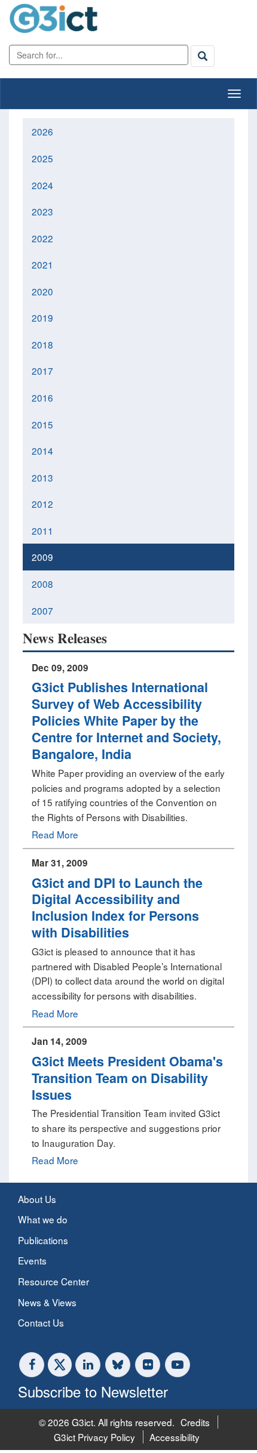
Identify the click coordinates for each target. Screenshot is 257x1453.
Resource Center (53, 1281)
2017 (42, 370)
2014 (42, 450)
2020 (42, 291)
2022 (42, 238)
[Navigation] (234, 94)
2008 (42, 583)
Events (32, 1260)
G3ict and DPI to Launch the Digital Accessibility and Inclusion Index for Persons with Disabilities (117, 908)
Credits (195, 1422)
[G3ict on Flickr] (147, 1364)
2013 (42, 477)
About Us (37, 1198)
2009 (42, 556)
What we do (43, 1219)
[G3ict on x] (60, 1364)
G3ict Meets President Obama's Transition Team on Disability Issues (127, 1078)
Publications (43, 1240)
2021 (42, 264)
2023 (42, 211)
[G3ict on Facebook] (31, 1364)
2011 (42, 530)
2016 (42, 397)
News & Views (47, 1302)
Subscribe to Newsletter (93, 1391)
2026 (42, 131)
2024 (42, 185)
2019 (42, 317)
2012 (42, 503)
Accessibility (174, 1436)
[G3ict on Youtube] (177, 1364)
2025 (42, 158)
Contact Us (41, 1322)
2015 (42, 424)
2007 (42, 610)
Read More (55, 834)
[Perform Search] (203, 56)
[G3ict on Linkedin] (88, 1364)
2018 (42, 344)
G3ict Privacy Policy (94, 1436)
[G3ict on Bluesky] (119, 1364)
